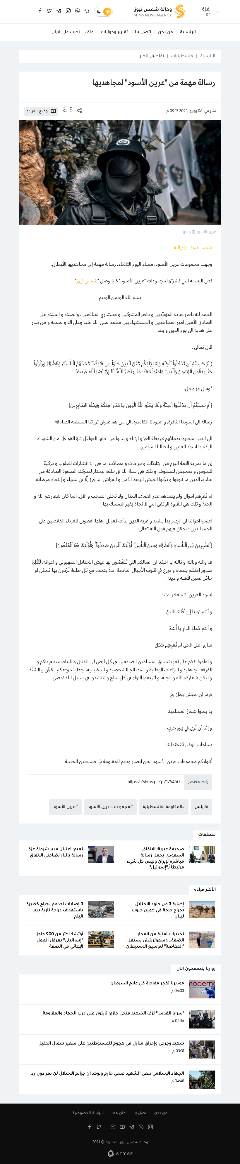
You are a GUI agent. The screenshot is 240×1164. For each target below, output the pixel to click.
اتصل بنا (143, 32)
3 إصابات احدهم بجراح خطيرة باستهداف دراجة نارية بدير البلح (54, 910)
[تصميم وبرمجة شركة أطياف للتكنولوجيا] (120, 1153)
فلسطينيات (182, 56)
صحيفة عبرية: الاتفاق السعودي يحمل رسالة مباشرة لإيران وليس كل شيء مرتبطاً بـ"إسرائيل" (155, 858)
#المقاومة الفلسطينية (164, 807)
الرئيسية (188, 32)
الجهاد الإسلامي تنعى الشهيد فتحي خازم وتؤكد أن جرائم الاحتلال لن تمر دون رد (107, 1073)
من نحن (165, 32)
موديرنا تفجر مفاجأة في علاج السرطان (147, 983)
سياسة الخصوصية (88, 1113)
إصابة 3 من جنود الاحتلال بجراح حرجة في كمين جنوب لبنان (158, 910)
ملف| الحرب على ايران (73, 32)
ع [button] (70, 108)
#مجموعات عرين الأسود (110, 807)
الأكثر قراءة (205, 889)
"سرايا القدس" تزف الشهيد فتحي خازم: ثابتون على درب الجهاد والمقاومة (113, 1013)
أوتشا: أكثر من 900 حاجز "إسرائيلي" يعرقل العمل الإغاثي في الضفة (59, 940)
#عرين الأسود (65, 807)
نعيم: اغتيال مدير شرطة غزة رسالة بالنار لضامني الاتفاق (55, 852)
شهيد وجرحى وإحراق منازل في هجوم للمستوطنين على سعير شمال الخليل (111, 1043)
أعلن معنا (118, 1113)
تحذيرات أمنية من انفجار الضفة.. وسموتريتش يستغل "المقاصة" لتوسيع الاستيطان (155, 940)
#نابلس (201, 807)
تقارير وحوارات (114, 32)
